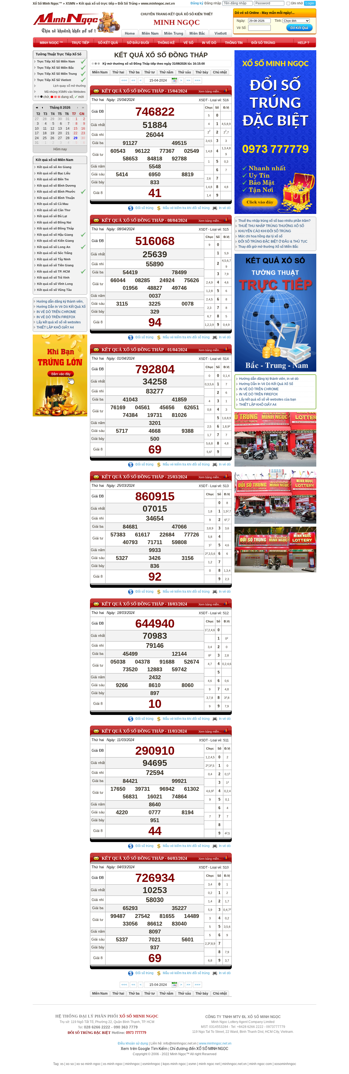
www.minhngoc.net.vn (215, 1043)
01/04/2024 (177, 349)
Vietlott (221, 33)
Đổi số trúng (144, 208)
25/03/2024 (177, 477)
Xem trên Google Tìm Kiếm (144, 1048)
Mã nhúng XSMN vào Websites (65, 91)
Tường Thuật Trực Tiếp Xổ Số (58, 54)
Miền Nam (150, 33)
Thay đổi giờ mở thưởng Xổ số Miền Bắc (268, 247)
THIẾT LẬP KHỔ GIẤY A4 (55, 327)
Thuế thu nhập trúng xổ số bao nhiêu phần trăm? (274, 221)
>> (188, 80)
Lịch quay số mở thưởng (69, 85)
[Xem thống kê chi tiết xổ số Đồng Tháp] (226, 90)
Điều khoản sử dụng (133, 1043)
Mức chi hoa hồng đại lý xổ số (260, 236)
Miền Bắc (197, 33)
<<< (124, 80)
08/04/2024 (177, 220)
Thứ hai (98, 100)
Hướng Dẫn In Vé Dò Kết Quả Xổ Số (266, 384)
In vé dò (225, 208)
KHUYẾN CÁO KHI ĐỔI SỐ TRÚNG (264, 231)
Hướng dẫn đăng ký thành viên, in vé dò (269, 379)
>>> (197, 80)
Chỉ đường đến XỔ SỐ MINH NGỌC (199, 1048)
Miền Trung (173, 33)
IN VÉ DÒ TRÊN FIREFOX (56, 317)
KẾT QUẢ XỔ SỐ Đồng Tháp (133, 91)
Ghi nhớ (297, 3)
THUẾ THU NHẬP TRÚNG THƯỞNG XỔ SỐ (271, 226)
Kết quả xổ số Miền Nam (54, 160)
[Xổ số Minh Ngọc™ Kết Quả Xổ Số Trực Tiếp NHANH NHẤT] (76, 22)
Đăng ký (197, 3)
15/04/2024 (177, 91)
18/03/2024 (177, 604)
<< (133, 80)
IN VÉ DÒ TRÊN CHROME (56, 312)
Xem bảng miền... (209, 91)
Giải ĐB (98, 111)
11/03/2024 (177, 731)
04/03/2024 (177, 858)
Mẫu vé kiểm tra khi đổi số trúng (186, 208)
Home (130, 33)
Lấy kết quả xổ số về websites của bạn (267, 399)
